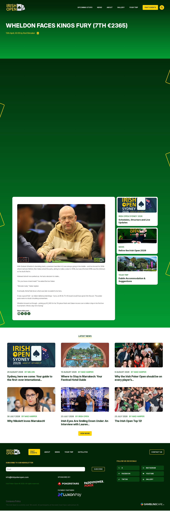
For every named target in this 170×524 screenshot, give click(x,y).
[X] (22, 313)
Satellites (83, 452)
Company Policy (13, 501)
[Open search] (162, 7)
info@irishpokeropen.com (17, 477)
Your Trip (69, 452)
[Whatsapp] (28, 313)
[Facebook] (18, 313)
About (47, 452)
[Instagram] (25, 313)
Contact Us (156, 452)
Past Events (33, 452)
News (57, 452)
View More (85, 433)
